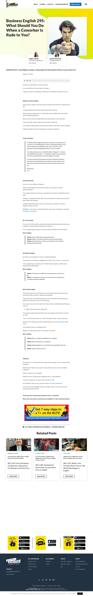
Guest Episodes (12, 456)
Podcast (50, 4)
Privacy (50, 585)
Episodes (48, 561)
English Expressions (40, 458)
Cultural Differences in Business (27, 70)
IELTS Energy (50, 559)
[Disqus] (46, 507)
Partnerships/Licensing (81, 564)
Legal (59, 585)
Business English (11, 70)
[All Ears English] (13, 561)
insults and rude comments (53, 383)
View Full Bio (32, 63)
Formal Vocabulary (40, 456)
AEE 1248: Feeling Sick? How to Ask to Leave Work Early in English (45, 467)
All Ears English (33, 559)
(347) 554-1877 (10, 574)
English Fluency (21, 456)
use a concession (63, 260)
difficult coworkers (31, 211)
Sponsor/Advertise (61, 4)
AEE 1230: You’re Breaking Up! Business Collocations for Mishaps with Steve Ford (18, 465)
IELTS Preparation (80, 569)
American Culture (40, 460)
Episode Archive (32, 561)
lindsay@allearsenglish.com (13, 571)
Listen (63, 559)
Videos (30, 569)
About (35, 4)
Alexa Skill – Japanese (66, 561)
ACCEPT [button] (80, 593)
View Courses (75, 4)
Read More (13, 476)
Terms (54, 585)
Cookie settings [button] (71, 593)
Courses (42, 4)
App (62, 566)
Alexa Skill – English (65, 564)
